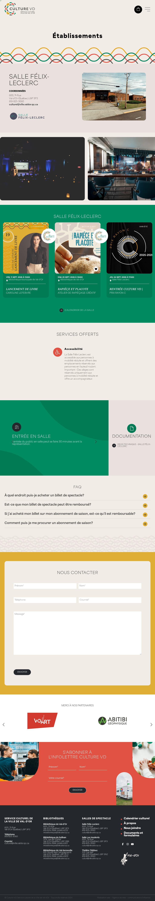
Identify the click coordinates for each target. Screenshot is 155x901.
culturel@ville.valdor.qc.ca (23, 105)
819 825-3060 (11, 837)
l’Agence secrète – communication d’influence (131, 898)
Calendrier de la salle (79, 310)
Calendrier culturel (137, 818)
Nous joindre (132, 828)
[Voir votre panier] (138, 9)
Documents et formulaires (133, 834)
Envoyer (22, 672)
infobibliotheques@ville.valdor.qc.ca (56, 833)
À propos (130, 823)
